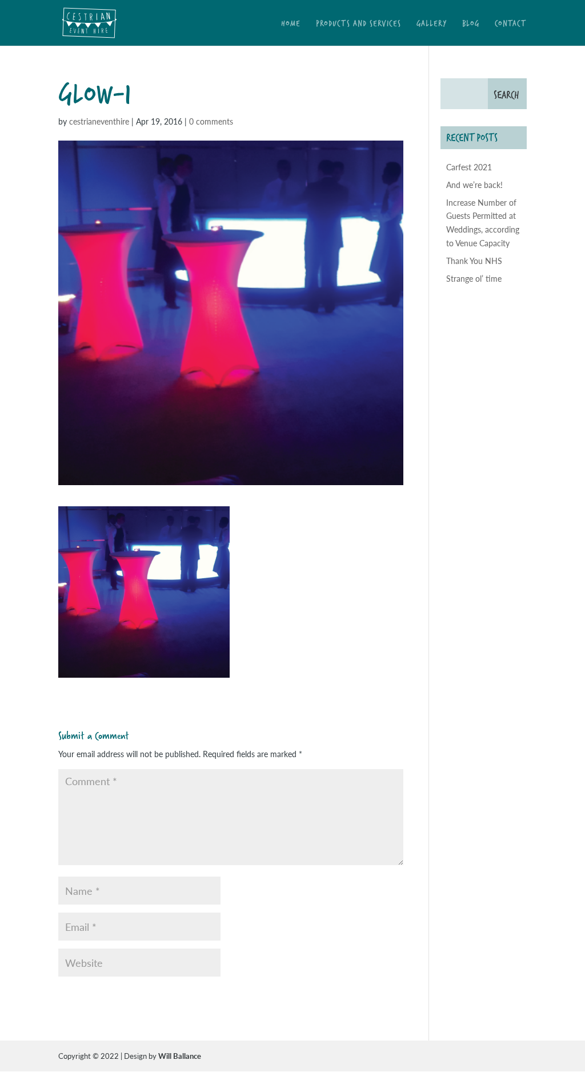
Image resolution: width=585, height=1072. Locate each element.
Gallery (431, 24)
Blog (470, 24)
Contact (511, 24)
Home (290, 24)
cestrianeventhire (99, 121)
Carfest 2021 (469, 167)
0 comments (211, 121)
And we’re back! (474, 184)
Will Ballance (179, 1055)
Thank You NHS (474, 260)
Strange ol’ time (474, 278)
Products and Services (358, 24)
